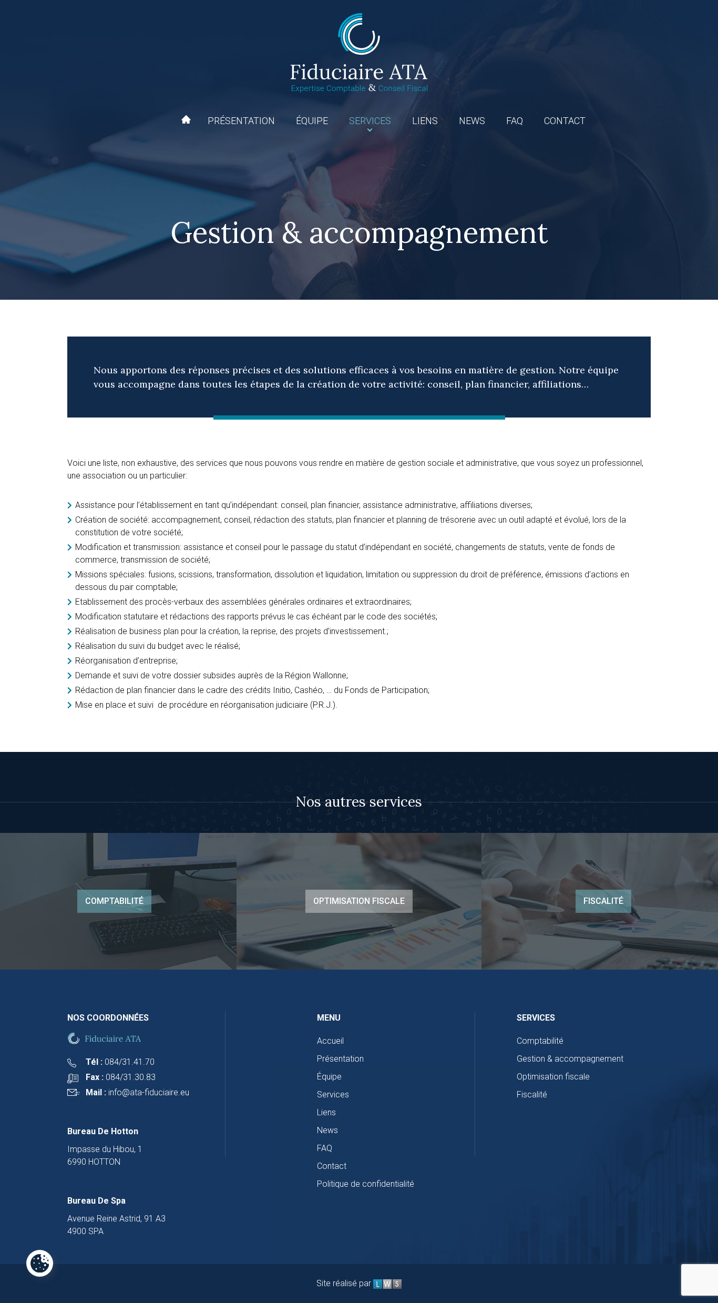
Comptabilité (114, 901)
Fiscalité (603, 901)
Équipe (312, 120)
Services (333, 1095)
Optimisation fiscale (359, 901)
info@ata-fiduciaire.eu (148, 1092)
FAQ (514, 120)
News (472, 120)
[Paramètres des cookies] (39, 1263)
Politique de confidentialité (365, 1184)
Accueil (186, 119)
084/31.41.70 (130, 1062)
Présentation (241, 120)
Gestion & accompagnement (570, 1059)
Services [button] (370, 120)
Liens (425, 120)
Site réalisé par (344, 1283)
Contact (565, 120)
